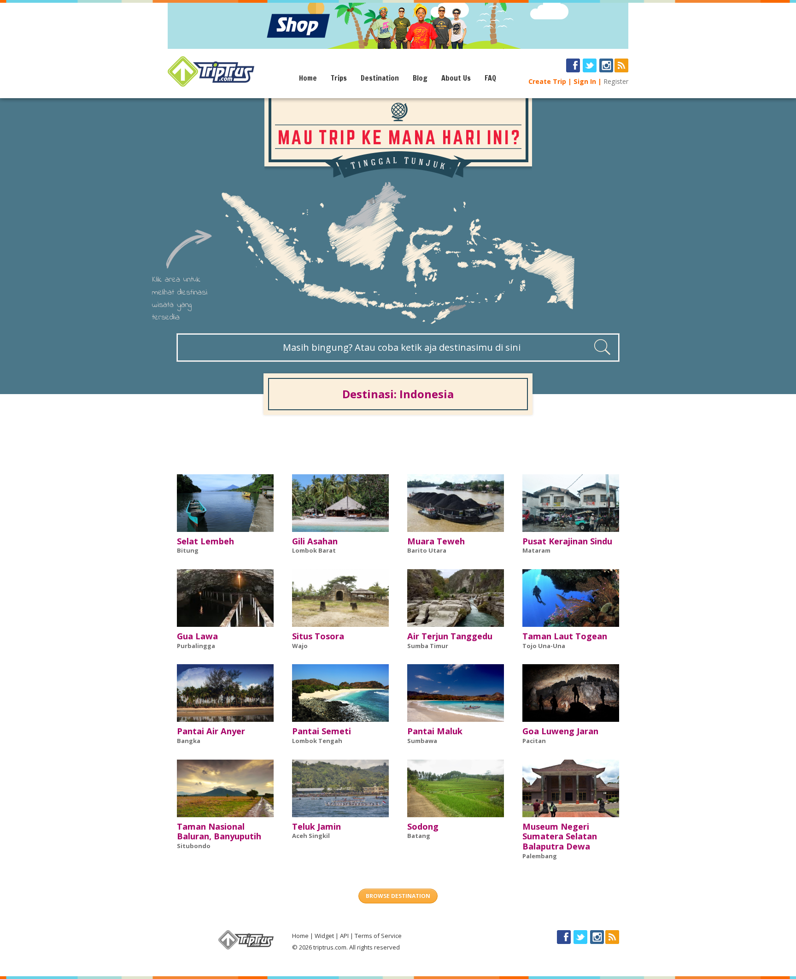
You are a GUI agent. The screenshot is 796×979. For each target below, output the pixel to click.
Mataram (536, 550)
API (344, 936)
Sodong (423, 826)
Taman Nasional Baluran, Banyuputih (219, 831)
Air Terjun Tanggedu (449, 636)
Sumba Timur (427, 646)
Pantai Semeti (321, 731)
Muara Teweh (436, 541)
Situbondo (194, 846)
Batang (418, 836)
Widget (324, 936)
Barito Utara (426, 550)
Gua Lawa (197, 636)
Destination (380, 78)
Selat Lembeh (205, 541)
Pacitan (534, 741)
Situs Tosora (318, 636)
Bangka (188, 741)
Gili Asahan (315, 541)
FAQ (490, 78)
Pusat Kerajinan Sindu (567, 541)
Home (308, 78)
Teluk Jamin (316, 826)
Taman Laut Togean (564, 636)
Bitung (188, 550)
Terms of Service (378, 936)
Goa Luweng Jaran (560, 731)
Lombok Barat (314, 550)
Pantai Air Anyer (211, 731)
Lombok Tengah (317, 741)
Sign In (585, 81)
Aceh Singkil (311, 836)
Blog (420, 78)
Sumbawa (422, 741)
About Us (456, 78)
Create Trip (547, 81)
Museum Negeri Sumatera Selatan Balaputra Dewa (559, 836)
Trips (339, 78)
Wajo (300, 646)
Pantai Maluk (434, 731)
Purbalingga (196, 646)
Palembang (539, 856)
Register (615, 81)
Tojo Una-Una (543, 646)
